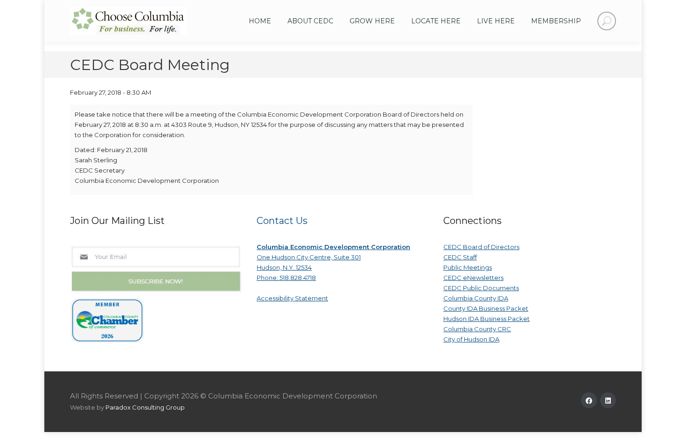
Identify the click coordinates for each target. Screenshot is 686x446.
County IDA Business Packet (485, 308)
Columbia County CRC (477, 329)
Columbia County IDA (475, 298)
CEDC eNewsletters (473, 277)
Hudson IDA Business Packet (486, 318)
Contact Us (282, 220)
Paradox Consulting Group (145, 407)
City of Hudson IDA (471, 339)
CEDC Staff (460, 257)
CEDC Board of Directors (481, 247)
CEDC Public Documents (481, 288)
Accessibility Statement (292, 298)
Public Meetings (467, 267)
